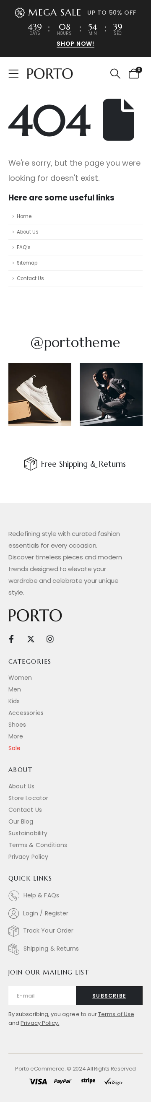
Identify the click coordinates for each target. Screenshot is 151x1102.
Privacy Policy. (40, 1023)
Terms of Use (116, 1014)
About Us (28, 232)
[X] (31, 639)
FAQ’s (24, 247)
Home (24, 216)
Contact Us (30, 278)
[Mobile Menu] (16, 74)
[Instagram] (50, 639)
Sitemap (27, 263)
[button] (115, 74)
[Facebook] (11, 639)
